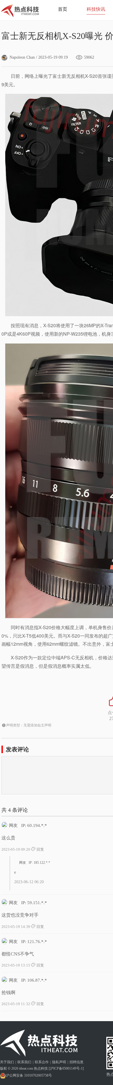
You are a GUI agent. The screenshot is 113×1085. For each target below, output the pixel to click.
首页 (62, 9)
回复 (40, 849)
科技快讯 (96, 9)
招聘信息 (76, 1062)
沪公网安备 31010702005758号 (29, 1075)
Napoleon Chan (22, 57)
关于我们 (7, 1062)
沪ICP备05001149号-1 (66, 1068)
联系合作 (42, 1062)
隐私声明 (59, 1062)
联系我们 (24, 1062)
